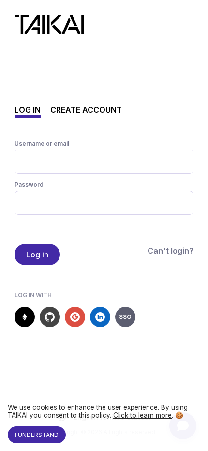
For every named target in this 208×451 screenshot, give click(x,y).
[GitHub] (50, 317)
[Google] (75, 317)
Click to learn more (142, 415)
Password (29, 184)
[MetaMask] (25, 317)
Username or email (42, 143)
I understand (37, 434)
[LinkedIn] (100, 317)
